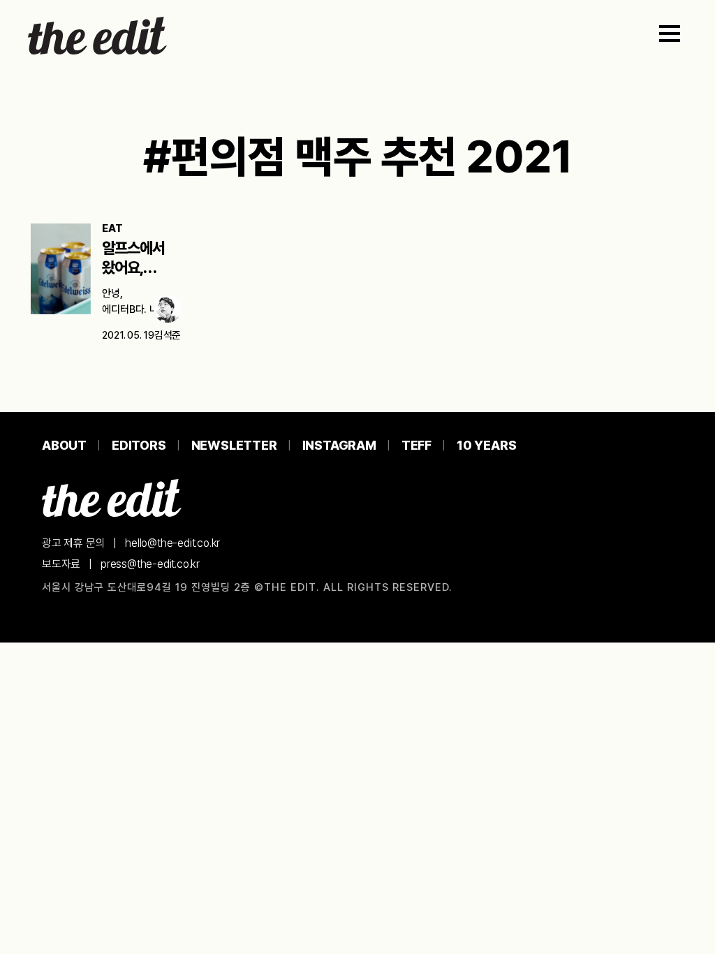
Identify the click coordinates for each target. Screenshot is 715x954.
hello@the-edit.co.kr (172, 543)
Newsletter (234, 445)
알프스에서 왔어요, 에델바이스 (133, 267)
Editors (139, 445)
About (64, 445)
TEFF (416, 445)
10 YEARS (486, 445)
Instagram (339, 445)
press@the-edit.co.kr (150, 564)
